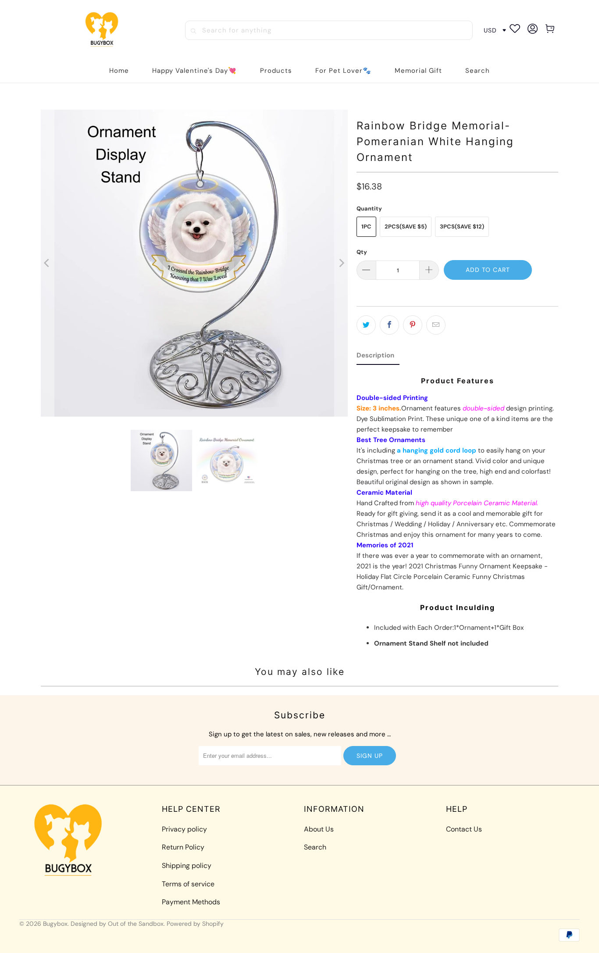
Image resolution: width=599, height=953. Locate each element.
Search (315, 847)
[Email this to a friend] (436, 325)
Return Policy (183, 847)
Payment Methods (191, 902)
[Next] (341, 263)
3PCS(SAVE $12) (462, 226)
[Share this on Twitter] (366, 325)
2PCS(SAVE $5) (406, 226)
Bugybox (55, 924)
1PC (366, 226)
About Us (319, 829)
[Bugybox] (104, 30)
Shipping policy (186, 865)
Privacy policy (184, 829)
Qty (362, 252)
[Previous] (47, 263)
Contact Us (464, 829)
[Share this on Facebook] (389, 325)
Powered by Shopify (195, 924)
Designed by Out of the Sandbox (117, 924)
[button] (276, 71)
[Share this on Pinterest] (412, 325)
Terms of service (188, 884)
